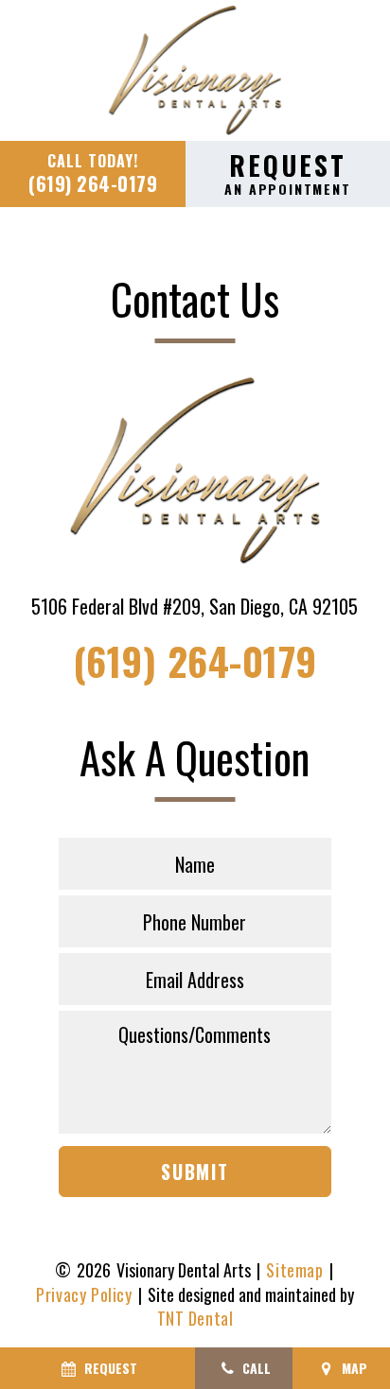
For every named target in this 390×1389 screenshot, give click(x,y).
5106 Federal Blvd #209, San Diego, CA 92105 (194, 606)
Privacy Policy (84, 1295)
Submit (195, 1171)
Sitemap (294, 1270)
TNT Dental (195, 1318)
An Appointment (287, 173)
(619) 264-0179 (92, 173)
